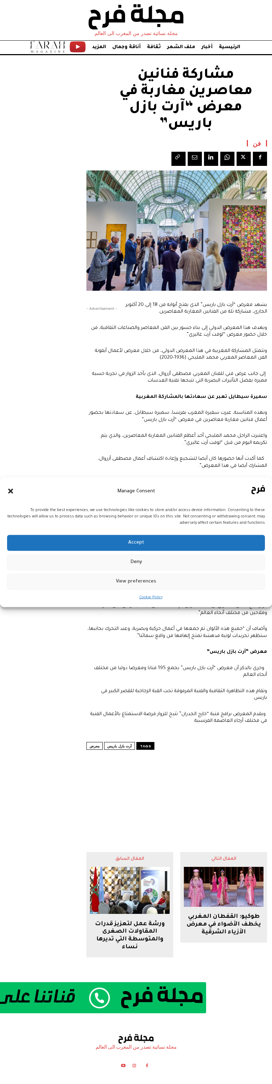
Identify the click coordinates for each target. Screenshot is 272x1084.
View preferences (136, 581)
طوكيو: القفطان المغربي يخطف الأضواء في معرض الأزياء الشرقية (224, 924)
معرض (95, 746)
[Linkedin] (211, 159)
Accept (136, 542)
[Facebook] (260, 159)
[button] (10, 491)
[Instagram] (134, 1066)
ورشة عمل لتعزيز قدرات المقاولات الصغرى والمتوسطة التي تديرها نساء (130, 935)
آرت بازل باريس (119, 746)
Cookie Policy (151, 597)
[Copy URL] (178, 159)
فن (257, 143)
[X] (244, 159)
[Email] (195, 159)
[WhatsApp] (227, 159)
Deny (136, 562)
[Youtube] (123, 1066)
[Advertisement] (176, 787)
